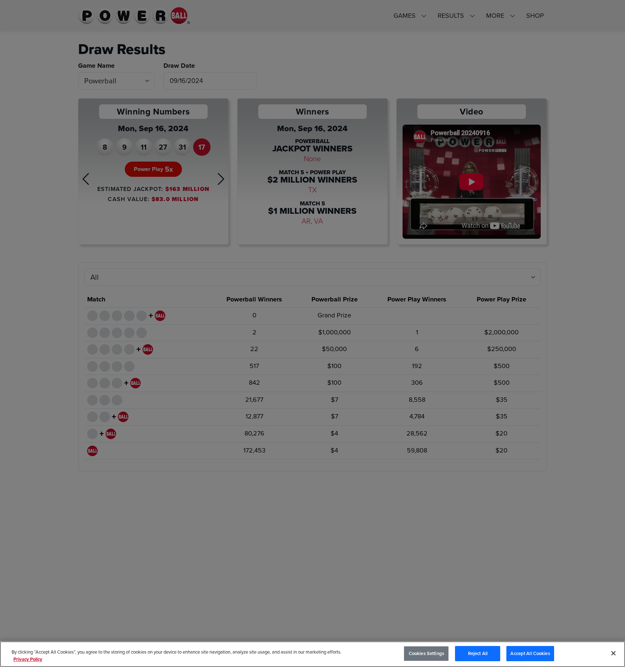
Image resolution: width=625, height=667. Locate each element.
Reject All (478, 653)
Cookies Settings (426, 653)
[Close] (613, 653)
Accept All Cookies (530, 653)
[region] (312, 654)
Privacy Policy (27, 659)
